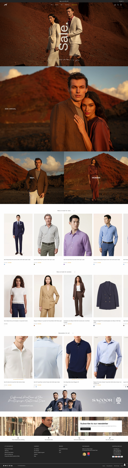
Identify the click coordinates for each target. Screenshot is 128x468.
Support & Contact (9, 448)
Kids (61, 4)
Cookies (104, 465)
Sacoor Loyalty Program (39, 452)
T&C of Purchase (116, 465)
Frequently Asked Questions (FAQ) (12, 456)
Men (52, 4)
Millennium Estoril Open (87, 448)
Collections (67, 4)
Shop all (61, 59)
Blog (35, 456)
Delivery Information (9, 452)
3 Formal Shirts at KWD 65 (18, 379)
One (60, 452)
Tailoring (6, 450)
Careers (36, 454)
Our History (36, 448)
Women (56, 4)
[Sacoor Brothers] (5, 5)
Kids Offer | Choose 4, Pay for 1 (18, 318)
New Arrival (10, 109)
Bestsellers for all (64, 333)
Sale (61, 1)
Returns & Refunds (9, 454)
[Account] (115, 5)
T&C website (123, 465)
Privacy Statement (109, 465)
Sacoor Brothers (22, 465)
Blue (60, 450)
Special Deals (74, 4)
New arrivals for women (64, 272)
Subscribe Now (85, 428)
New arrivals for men (64, 210)
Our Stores (36, 450)
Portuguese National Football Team (90, 450)
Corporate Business (63, 448)
